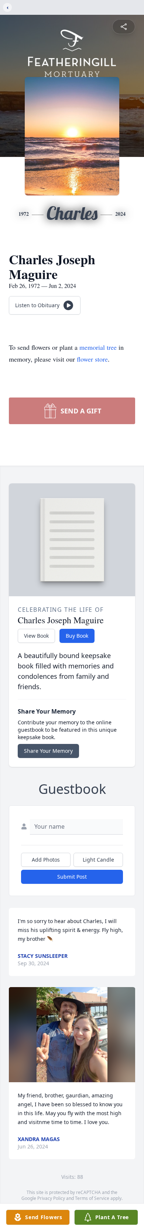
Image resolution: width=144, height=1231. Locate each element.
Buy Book (77, 635)
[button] (72, 1034)
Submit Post (72, 876)
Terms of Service (92, 1198)
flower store (92, 359)
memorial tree (98, 347)
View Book (36, 635)
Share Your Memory (48, 750)
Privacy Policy (51, 1198)
